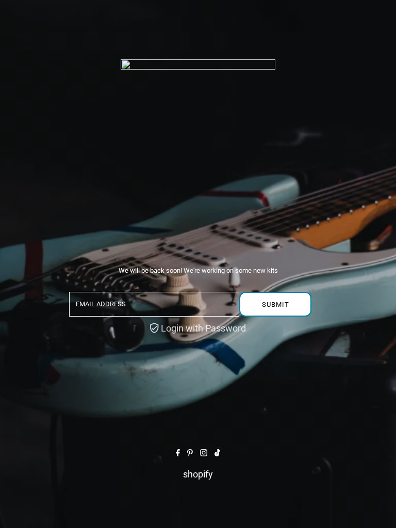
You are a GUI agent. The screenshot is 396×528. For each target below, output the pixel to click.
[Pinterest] (190, 453)
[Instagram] (203, 453)
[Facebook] (178, 453)
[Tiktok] (217, 453)
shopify (198, 474)
